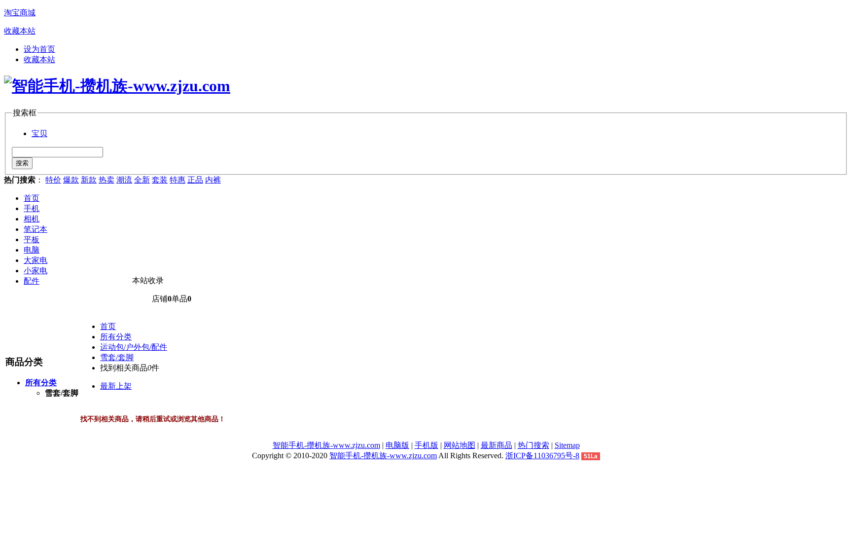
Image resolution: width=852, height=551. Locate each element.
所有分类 (116, 336)
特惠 (177, 180)
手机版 (426, 445)
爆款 (71, 180)
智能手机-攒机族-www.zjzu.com (326, 445)
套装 (160, 180)
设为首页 (39, 49)
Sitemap (567, 445)
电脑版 (397, 445)
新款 (89, 180)
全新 (142, 180)
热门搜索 (533, 445)
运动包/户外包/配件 (133, 347)
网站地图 (459, 445)
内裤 (213, 180)
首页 (31, 198)
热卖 (106, 180)
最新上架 (116, 386)
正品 (195, 180)
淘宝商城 (20, 12)
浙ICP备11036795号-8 (542, 455)
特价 (53, 180)
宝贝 (39, 133)
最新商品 (496, 445)
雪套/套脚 (117, 357)
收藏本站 (20, 31)
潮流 (124, 180)
